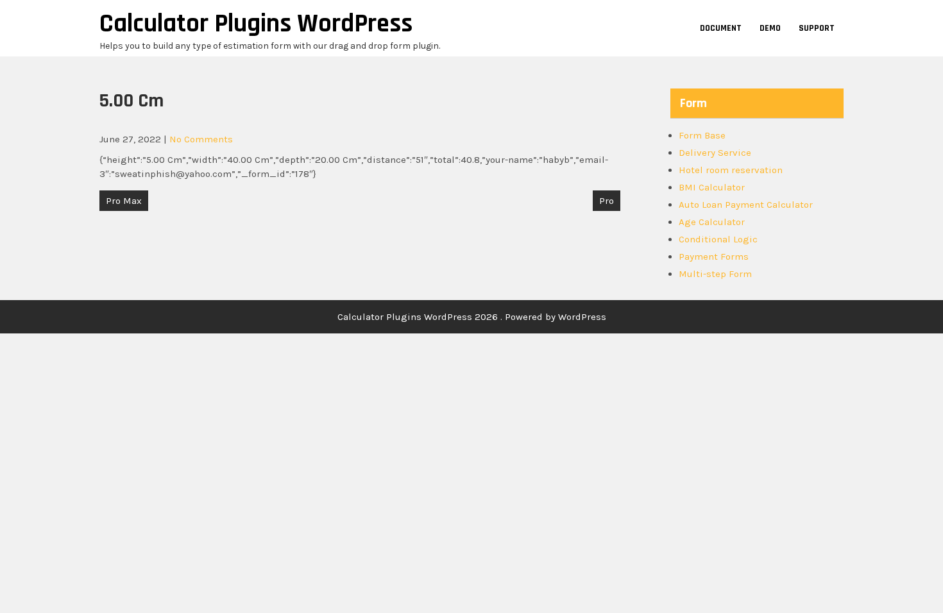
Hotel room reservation (731, 170)
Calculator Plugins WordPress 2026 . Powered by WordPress (471, 317)
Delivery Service (715, 152)
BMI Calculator (712, 187)
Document (721, 28)
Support (817, 28)
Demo (770, 28)
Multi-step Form (715, 274)
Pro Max (124, 200)
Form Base (702, 135)
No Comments (201, 139)
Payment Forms (714, 256)
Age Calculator (712, 222)
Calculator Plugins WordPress (255, 24)
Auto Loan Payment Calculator (746, 204)
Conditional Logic (718, 239)
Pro (606, 200)
